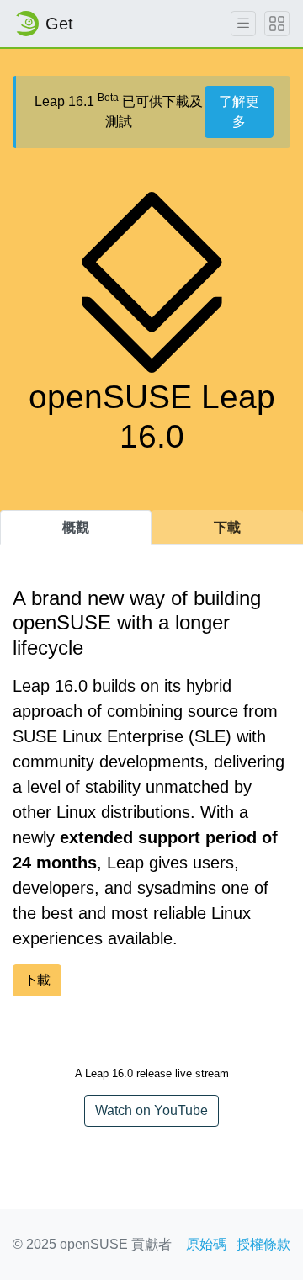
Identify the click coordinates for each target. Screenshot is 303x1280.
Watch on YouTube (151, 1110)
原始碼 (206, 1244)
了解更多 (239, 111)
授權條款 (263, 1244)
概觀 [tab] (75, 527)
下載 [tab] (227, 527)
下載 (37, 980)
